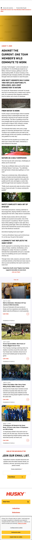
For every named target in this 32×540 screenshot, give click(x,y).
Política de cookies (22, 523)
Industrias (16, 508)
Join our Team (16, 272)
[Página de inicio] (1, 7)
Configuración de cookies (16, 527)
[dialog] (16, 528)
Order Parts (6, 501)
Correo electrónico (16, 469)
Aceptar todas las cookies (16, 537)
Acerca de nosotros (8, 8)
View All (16, 280)
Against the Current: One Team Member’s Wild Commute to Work (16, 10)
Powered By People (21, 8)
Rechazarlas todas (15, 532)
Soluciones (16, 512)
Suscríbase (11, 477)
